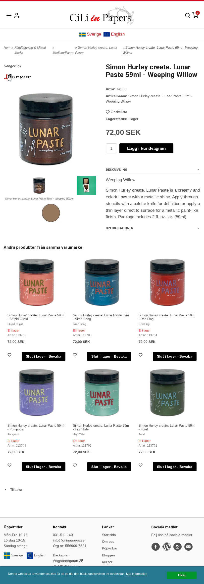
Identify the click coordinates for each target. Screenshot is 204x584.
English (118, 34)
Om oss (108, 541)
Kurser (107, 562)
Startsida (109, 535)
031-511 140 (63, 535)
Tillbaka (14, 490)
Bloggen (108, 555)
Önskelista (119, 112)
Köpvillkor (109, 548)
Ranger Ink (12, 66)
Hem (7, 47)
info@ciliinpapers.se (69, 540)
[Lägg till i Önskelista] (9, 355)
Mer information (136, 574)
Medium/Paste (62, 53)
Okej (182, 575)
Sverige (94, 34)
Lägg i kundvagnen (146, 148)
